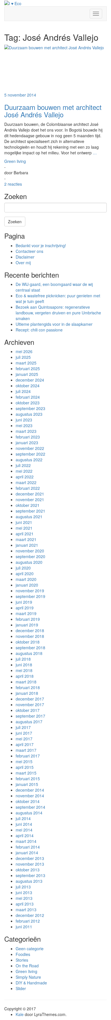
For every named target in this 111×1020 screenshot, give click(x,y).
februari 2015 (28, 778)
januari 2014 (27, 852)
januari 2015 (27, 784)
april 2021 (25, 533)
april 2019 (25, 608)
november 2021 (30, 499)
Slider (21, 988)
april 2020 (25, 573)
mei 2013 (24, 898)
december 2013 (30, 858)
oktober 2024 (28, 385)
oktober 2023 (28, 402)
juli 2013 (23, 887)
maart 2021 (26, 539)
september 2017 (30, 716)
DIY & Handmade (31, 983)
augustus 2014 (29, 813)
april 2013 (25, 904)
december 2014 (30, 790)
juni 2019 (24, 602)
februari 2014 (28, 847)
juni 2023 (24, 420)
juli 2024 (23, 391)
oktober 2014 (28, 801)
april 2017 (25, 744)
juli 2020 (23, 568)
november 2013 (30, 864)
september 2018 (30, 647)
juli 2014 (23, 818)
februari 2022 (28, 488)
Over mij (23, 262)
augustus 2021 (29, 516)
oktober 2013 (28, 869)
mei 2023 (24, 425)
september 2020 (30, 556)
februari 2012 (28, 921)
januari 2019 (27, 625)
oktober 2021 (28, 505)
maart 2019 (26, 613)
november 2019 (30, 590)
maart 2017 (26, 750)
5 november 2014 (20, 95)
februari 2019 (28, 619)
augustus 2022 (29, 459)
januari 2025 (27, 374)
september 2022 (30, 454)
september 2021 (30, 511)
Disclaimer (25, 257)
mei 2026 (24, 351)
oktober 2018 (28, 642)
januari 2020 (27, 585)
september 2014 (30, 807)
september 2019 (30, 596)
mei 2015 (24, 761)
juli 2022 (23, 465)
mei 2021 (24, 528)
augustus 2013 (29, 881)
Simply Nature (28, 977)
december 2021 (30, 494)
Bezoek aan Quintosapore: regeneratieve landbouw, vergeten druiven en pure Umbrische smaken (58, 312)
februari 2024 (28, 397)
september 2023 (30, 408)
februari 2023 (28, 437)
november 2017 (30, 704)
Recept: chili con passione (39, 330)
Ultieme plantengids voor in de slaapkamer (54, 324)
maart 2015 (26, 773)
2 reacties (13, 184)
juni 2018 (24, 664)
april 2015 (25, 767)
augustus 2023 (29, 414)
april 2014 (25, 835)
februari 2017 (28, 756)
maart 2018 (26, 682)
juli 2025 (23, 357)
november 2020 (30, 551)
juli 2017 (23, 727)
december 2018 (30, 630)
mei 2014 (24, 830)
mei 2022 (24, 471)
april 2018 (25, 676)
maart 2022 (26, 482)
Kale (20, 1014)
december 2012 (30, 915)
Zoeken (15, 221)
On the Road (27, 965)
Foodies (23, 954)
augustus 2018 (29, 653)
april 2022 (25, 477)
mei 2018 (24, 670)
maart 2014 (26, 841)
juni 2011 (24, 926)
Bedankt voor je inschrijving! (41, 245)
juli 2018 (23, 659)
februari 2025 (28, 368)
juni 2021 (24, 522)
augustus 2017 (29, 721)
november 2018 (30, 636)
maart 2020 (26, 579)
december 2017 (30, 699)
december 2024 (30, 380)
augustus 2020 (29, 562)
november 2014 (30, 795)
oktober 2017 (28, 710)
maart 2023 (26, 431)
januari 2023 (27, 442)
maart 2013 (26, 909)
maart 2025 (26, 363)
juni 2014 (24, 824)
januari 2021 (27, 545)
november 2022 (30, 448)
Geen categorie (30, 948)
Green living (15, 161)
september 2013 (30, 875)
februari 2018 (28, 687)
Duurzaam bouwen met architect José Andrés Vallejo (53, 110)
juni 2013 (24, 892)
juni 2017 (24, 733)
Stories (22, 960)
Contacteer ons (29, 251)
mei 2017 (24, 739)
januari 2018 (27, 693)
